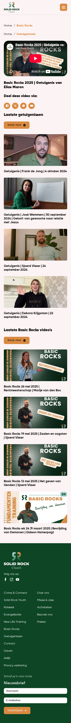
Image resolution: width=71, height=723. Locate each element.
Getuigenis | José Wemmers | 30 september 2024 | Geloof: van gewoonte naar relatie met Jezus (35, 218)
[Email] (31, 106)
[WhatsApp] (23, 106)
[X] (15, 106)
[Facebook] (7, 106)
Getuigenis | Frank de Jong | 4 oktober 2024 (35, 171)
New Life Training (15, 622)
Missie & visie (45, 600)
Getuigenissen (26, 34)
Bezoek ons (44, 614)
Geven (8, 650)
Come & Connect (15, 593)
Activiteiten (44, 607)
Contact (9, 643)
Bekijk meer (14, 125)
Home (8, 25)
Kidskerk (9, 607)
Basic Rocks (24, 25)
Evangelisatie (12, 614)
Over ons (43, 593)
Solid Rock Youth (15, 600)
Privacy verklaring (15, 665)
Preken (41, 622)
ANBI (7, 658)
